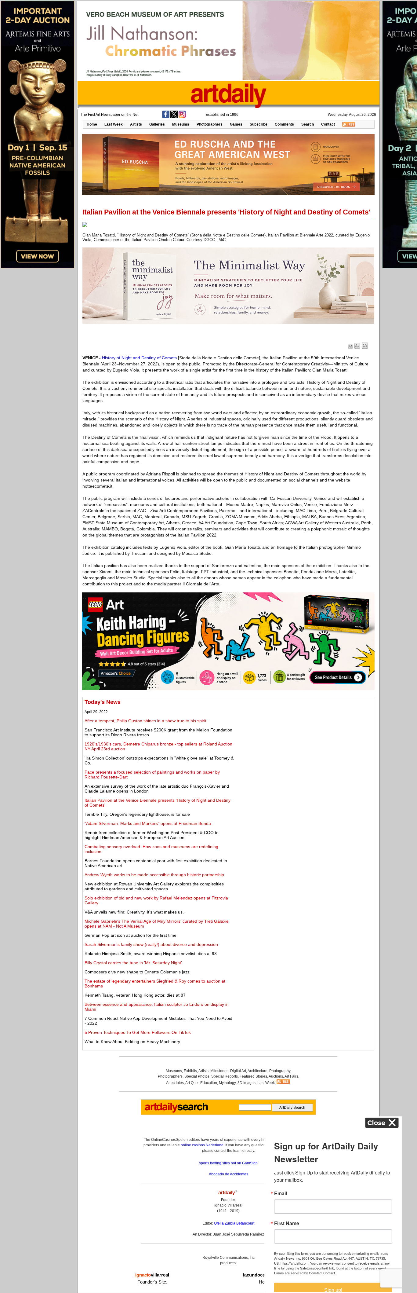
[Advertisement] (304, 742)
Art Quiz (191, 1083)
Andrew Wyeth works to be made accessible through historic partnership (154, 874)
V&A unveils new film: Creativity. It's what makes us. (134, 912)
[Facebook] (165, 117)
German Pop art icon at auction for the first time (130, 935)
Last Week (113, 124)
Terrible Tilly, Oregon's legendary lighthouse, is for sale (137, 814)
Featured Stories (253, 1076)
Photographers (210, 124)
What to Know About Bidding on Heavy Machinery (132, 1041)
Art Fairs (291, 1076)
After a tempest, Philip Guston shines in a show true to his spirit (145, 720)
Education (208, 1083)
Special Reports (224, 1076)
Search (307, 124)
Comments (284, 124)
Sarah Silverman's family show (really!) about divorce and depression (151, 944)
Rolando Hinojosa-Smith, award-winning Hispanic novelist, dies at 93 (151, 953)
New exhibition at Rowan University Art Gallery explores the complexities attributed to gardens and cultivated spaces (154, 886)
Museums (180, 124)
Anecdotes (175, 1083)
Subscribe (258, 124)
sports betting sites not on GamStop (228, 1163)
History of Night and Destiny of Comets (139, 357)
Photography (279, 1071)
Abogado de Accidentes (228, 1174)
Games (236, 124)
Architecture (257, 1071)
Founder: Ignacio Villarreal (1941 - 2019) (228, 1205)
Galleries (157, 124)
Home (92, 124)
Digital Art (238, 1071)
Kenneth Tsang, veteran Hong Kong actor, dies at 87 (135, 995)
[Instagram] (182, 117)
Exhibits (190, 1071)
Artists (136, 124)
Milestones (219, 1071)
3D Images (247, 1083)
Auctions (276, 1076)
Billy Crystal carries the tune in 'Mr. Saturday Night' (133, 962)
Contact (328, 124)
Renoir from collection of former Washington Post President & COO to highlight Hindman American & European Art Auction (152, 835)
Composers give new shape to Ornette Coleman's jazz (137, 971)
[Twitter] (174, 117)
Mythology (227, 1083)
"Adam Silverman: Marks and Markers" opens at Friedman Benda (148, 823)
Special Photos (196, 1076)
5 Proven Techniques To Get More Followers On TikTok (138, 1032)
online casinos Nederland (202, 1145)
